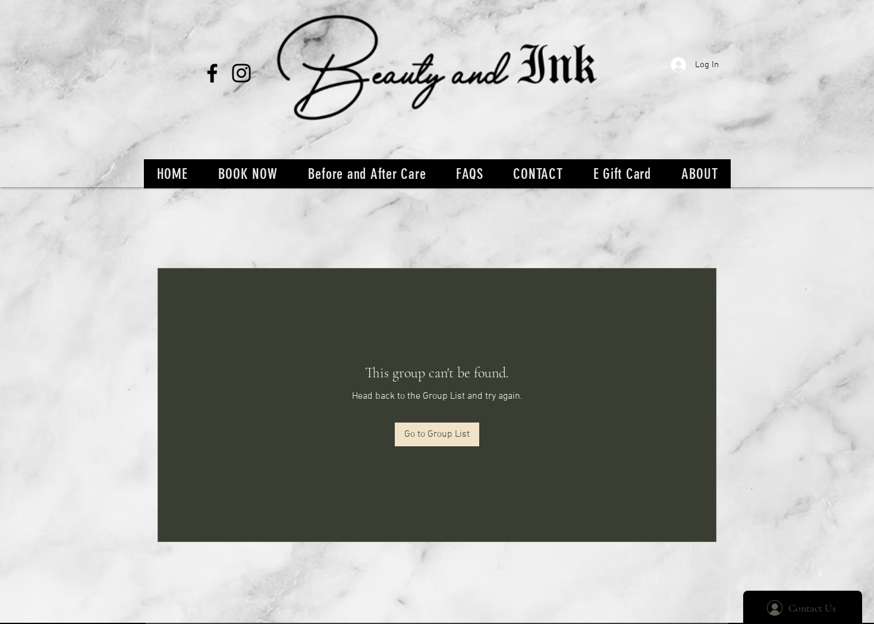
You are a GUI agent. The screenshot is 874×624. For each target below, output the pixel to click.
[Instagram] (241, 73)
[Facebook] (212, 73)
